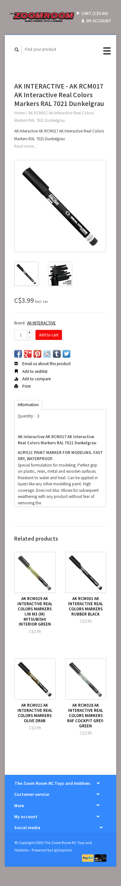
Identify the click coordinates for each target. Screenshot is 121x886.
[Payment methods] (88, 857)
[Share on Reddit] (47, 354)
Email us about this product (46, 363)
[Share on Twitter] (66, 354)
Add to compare (36, 379)
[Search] (17, 49)
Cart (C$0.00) (94, 13)
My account (98, 21)
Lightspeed (62, 850)
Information (28, 404)
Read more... (25, 146)
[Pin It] (37, 354)
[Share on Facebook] (18, 354)
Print (26, 386)
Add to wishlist (34, 371)
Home (19, 113)
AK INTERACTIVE (41, 323)
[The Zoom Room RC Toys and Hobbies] (42, 17)
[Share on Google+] (28, 354)
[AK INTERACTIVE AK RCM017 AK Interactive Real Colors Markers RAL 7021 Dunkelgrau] (60, 206)
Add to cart (48, 335)
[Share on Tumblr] (57, 354)
